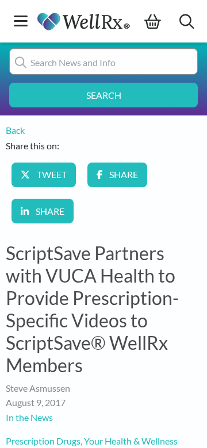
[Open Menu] (21, 22)
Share (123, 174)
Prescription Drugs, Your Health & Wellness (92, 440)
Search (103, 95)
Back (15, 130)
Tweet (52, 174)
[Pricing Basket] (161, 21)
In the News (29, 417)
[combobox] (103, 61)
